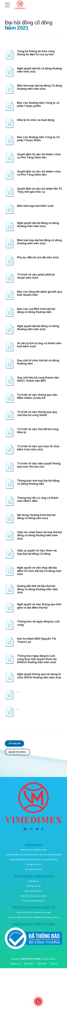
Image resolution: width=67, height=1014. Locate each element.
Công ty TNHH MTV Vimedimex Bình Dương (33, 912)
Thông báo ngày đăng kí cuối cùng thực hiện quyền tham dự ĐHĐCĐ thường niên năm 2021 (37, 659)
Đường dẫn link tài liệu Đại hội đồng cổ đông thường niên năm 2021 (37, 589)
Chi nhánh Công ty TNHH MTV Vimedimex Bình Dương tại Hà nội (33, 917)
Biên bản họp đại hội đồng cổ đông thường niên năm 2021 (39, 242)
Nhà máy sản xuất (34, 886)
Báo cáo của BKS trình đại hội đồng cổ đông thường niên (36, 310)
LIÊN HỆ (53, 964)
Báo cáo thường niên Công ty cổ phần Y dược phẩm (38, 104)
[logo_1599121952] (33, 802)
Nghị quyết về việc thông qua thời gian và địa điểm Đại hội (39, 606)
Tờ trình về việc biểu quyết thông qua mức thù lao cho (38, 465)
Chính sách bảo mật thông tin (33, 901)
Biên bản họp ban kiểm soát (35, 205)
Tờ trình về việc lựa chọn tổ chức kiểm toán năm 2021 (38, 448)
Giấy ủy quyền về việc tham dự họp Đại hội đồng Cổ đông (37, 552)
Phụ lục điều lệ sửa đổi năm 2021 (38, 257)
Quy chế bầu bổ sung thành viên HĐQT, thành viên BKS (38, 379)
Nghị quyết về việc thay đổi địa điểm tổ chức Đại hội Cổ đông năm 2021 (39, 571)
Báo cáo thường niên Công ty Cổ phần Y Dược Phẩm (38, 139)
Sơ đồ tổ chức (33, 881)
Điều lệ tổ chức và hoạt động (35, 120)
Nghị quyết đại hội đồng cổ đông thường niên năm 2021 (38, 224)
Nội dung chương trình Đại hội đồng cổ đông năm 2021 (36, 516)
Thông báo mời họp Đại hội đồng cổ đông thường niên (38, 482)
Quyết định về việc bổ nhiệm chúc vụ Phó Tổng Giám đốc (39, 173)
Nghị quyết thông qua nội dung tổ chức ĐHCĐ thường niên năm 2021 (39, 676)
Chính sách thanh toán (33, 891)
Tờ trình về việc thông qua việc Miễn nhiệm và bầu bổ (37, 396)
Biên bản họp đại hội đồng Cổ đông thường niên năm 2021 (39, 87)
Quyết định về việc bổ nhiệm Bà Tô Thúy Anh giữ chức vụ (39, 190)
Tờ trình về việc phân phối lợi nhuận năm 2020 (36, 276)
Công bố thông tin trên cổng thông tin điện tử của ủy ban (36, 53)
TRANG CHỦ (15, 964)
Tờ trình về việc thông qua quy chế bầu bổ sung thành (37, 413)
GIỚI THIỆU (29, 964)
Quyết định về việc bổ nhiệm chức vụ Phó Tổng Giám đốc (39, 156)
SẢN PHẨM (42, 964)
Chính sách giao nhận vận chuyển (33, 896)
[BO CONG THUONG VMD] (33, 938)
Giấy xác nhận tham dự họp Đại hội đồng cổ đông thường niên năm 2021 (39, 535)
